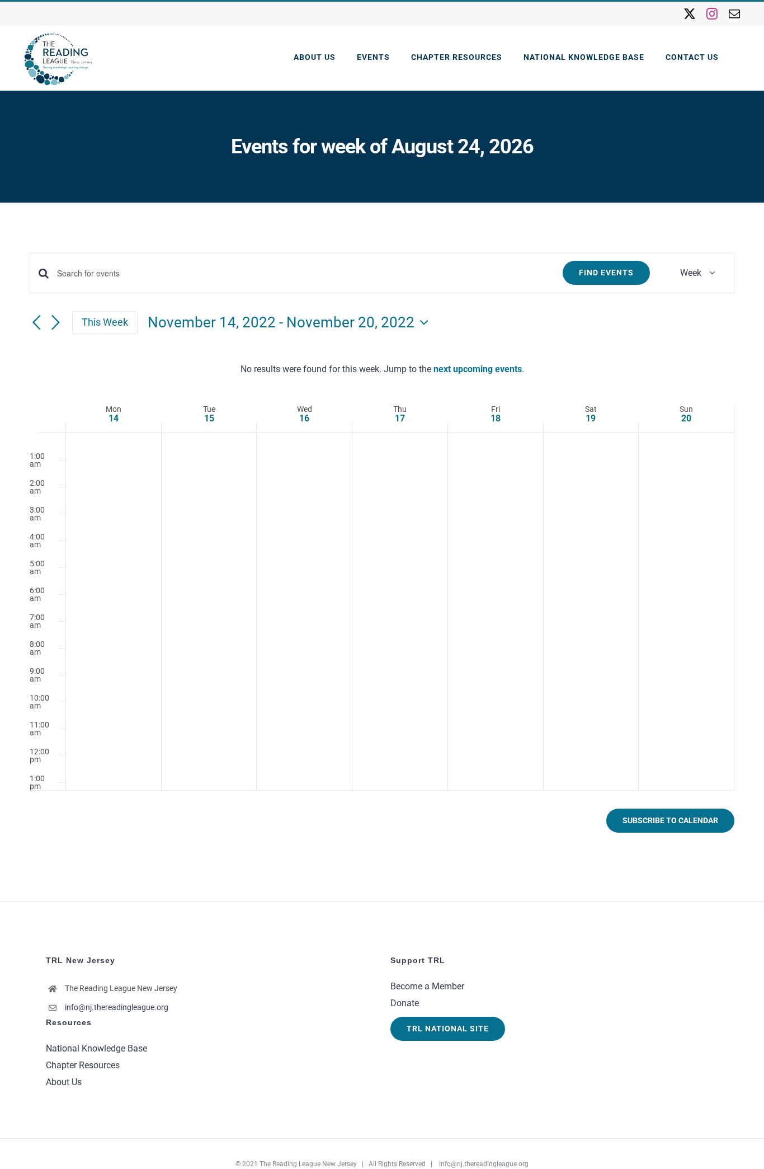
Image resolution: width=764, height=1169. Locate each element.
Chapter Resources (83, 1065)
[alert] (382, 369)
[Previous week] (36, 323)
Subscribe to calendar (670, 820)
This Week (105, 322)
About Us (64, 1082)
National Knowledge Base (96, 1048)
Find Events (606, 272)
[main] (382, 552)
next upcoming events (477, 369)
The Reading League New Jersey (308, 1164)
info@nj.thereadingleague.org (116, 1007)
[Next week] (55, 323)
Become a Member (427, 986)
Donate (404, 1003)
